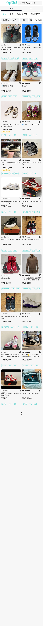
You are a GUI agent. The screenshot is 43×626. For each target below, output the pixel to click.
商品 (11, 8)
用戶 (31, 8)
